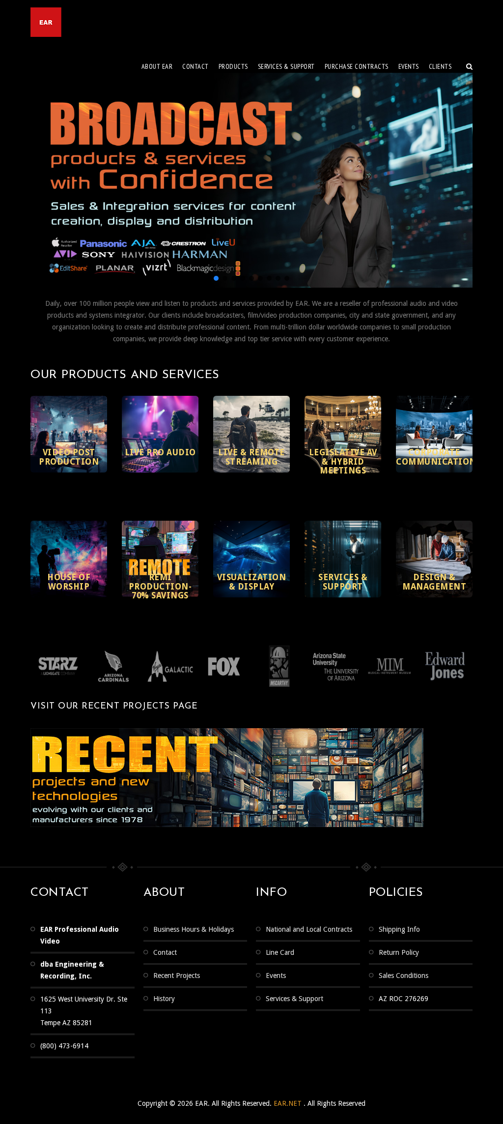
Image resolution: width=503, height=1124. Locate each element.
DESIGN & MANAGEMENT (434, 582)
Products (233, 66)
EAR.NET (289, 1103)
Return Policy (399, 952)
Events (408, 66)
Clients (440, 66)
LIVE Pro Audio (160, 452)
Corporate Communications (438, 457)
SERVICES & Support (342, 582)
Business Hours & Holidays (193, 929)
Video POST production (69, 457)
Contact (195, 66)
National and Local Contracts (309, 929)
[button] (216, 278)
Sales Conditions (403, 975)
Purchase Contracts (357, 66)
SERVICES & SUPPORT (286, 66)
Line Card (280, 952)
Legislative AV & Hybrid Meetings (343, 461)
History (164, 999)
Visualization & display (251, 582)
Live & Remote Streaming (251, 457)
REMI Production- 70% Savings (160, 586)
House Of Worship (68, 582)
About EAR (157, 66)
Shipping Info (399, 929)
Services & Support (294, 999)
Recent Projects (176, 975)
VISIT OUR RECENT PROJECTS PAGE (113, 706)
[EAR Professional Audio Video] (84, 22)
